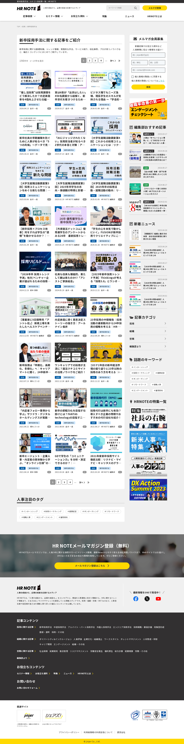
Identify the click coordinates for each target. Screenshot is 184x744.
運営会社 (121, 732)
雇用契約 (64, 517)
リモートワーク (112, 511)
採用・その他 (58, 632)
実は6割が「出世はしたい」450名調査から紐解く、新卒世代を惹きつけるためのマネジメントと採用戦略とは (70, 96)
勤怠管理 (64, 651)
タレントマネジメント (131, 639)
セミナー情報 (23, 673)
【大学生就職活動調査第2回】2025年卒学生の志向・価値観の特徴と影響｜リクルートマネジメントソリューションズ (70, 187)
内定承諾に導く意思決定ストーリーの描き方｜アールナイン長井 (70, 323)
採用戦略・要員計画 (143, 627)
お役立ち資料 (41, 673)
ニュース (129, 16)
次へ (112, 60)
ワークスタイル (111, 639)
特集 (104, 16)
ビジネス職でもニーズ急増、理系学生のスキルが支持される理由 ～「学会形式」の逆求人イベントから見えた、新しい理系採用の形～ (105, 96)
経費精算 (129, 651)
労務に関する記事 (25, 650)
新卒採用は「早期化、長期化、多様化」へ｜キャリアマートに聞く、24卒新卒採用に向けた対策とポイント (35, 368)
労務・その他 (141, 651)
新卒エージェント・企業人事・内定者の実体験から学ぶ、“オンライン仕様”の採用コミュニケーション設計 (35, 459)
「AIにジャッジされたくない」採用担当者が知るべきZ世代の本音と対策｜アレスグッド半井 (70, 141)
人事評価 (78, 639)
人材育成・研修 (150, 639)
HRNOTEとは (154, 16)
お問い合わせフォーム (27, 687)
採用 (132, 323)
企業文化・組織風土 (93, 639)
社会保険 (43, 651)
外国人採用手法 (104, 627)
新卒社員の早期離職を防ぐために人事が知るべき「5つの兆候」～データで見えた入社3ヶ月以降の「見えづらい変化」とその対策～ (34, 141)
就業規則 (54, 651)
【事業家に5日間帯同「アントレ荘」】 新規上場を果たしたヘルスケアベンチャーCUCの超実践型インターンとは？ (34, 323)
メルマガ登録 (155, 7)
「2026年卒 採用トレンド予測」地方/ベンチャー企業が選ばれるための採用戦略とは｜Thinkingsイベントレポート (35, 277)
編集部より (135, 346)
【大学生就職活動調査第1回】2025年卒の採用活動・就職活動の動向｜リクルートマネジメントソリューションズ (105, 187)
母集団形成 (159, 627)
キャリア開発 (45, 644)
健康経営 (72, 511)
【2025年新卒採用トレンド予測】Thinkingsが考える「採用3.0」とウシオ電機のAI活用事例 (106, 277)
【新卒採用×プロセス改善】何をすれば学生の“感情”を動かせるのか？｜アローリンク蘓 (34, 232)
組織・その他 (78, 644)
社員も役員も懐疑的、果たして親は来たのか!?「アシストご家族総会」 (70, 277)
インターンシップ (30, 511)
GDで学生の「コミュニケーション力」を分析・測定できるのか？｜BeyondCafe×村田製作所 (70, 459)
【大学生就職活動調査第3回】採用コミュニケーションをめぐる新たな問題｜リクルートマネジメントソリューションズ (34, 187)
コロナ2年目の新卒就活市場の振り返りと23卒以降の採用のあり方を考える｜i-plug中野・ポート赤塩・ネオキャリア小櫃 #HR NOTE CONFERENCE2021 (106, 368)
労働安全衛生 (96, 651)
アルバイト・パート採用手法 (81, 627)
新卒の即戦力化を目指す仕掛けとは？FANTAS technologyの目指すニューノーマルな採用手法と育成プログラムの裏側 (70, 414)
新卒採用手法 (45, 627)
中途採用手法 (60, 627)
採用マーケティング (53, 511)
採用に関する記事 (25, 626)
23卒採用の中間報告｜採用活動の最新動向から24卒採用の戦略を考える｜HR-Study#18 (106, 323)
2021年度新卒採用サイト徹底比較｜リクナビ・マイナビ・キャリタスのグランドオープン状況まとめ (105, 459)
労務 (132, 338)
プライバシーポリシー (69, 732)
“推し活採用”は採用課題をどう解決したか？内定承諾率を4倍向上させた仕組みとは (35, 96)
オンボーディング (91, 511)
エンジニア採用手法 (122, 627)
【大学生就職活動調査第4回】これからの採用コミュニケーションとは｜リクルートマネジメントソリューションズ (105, 141)
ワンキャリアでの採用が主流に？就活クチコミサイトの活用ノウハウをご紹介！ (70, 368)
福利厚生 (109, 651)
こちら (161, 80)
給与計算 (119, 651)
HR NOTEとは (84, 673)
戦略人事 (27, 517)
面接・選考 (44, 632)
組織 (132, 331)
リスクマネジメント (79, 651)
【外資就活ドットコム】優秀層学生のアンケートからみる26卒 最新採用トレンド (70, 232)
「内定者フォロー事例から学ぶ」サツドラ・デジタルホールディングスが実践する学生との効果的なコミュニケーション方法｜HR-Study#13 (34, 414)
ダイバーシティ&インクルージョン (55, 639)
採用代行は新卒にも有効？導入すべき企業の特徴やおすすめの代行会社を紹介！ (105, 414)
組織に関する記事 (25, 638)
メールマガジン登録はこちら (90, 565)
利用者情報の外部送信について (98, 732)
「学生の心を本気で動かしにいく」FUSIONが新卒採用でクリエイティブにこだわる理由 (105, 232)
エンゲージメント (45, 517)
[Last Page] (119, 60)
